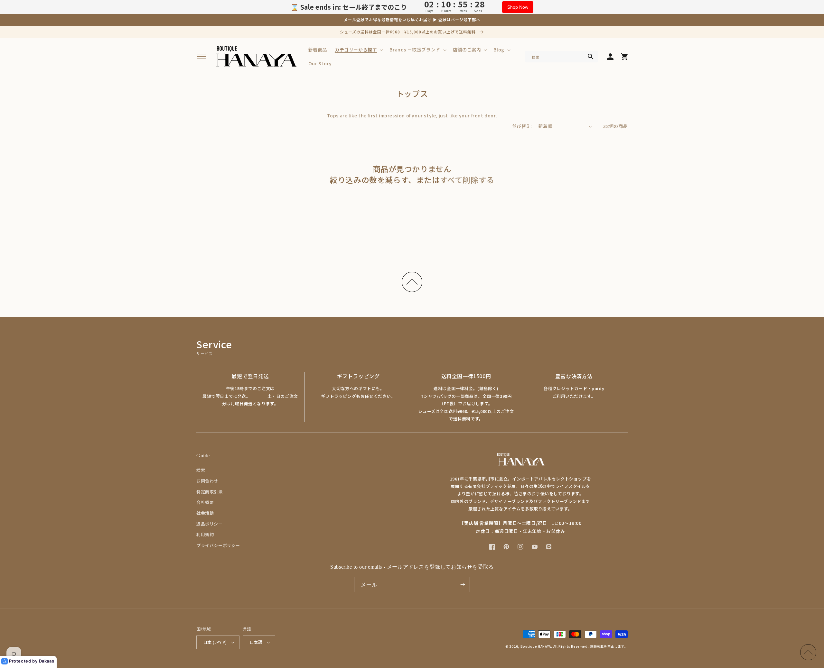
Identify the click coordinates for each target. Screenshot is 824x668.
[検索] (591, 56)
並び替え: (522, 126)
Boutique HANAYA (535, 646)
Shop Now (517, 7)
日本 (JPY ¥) (215, 642)
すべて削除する (467, 179)
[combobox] (561, 56)
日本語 (255, 642)
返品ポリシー (209, 524)
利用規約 (205, 534)
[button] (201, 57)
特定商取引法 (209, 492)
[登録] (462, 584)
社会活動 (205, 513)
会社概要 (205, 502)
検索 (200, 470)
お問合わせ (207, 481)
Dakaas (46, 660)
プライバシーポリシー (218, 545)
